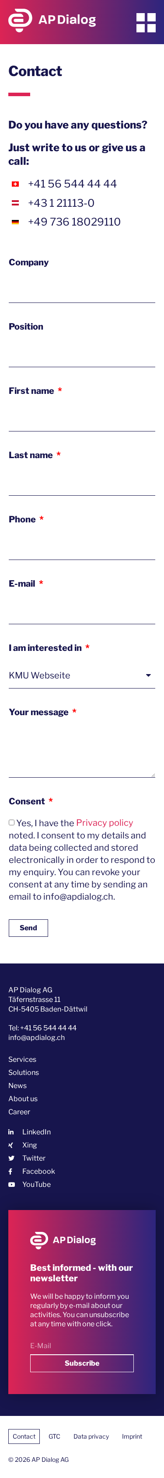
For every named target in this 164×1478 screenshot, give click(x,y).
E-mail (23, 583)
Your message (39, 712)
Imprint (132, 1436)
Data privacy (91, 1436)
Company (29, 262)
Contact (24, 1436)
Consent (28, 801)
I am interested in (46, 648)
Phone (23, 519)
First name (32, 391)
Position (26, 326)
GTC (54, 1436)
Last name (32, 455)
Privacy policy (104, 822)
